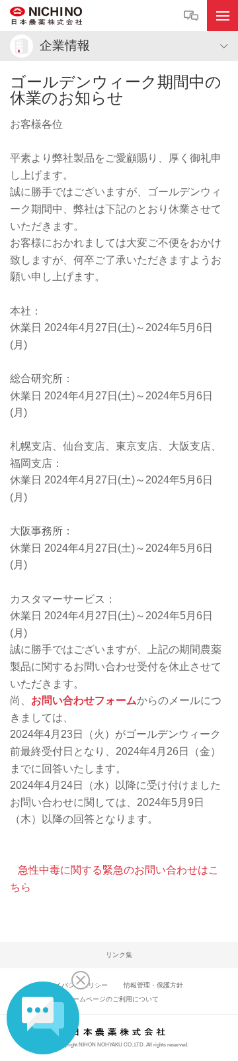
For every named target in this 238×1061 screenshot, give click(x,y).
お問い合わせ (193, 16)
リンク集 (119, 954)
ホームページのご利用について (112, 999)
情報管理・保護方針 (153, 985)
